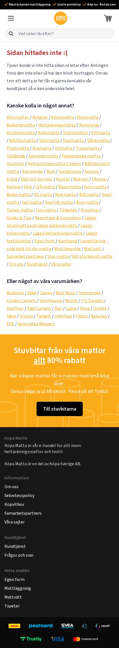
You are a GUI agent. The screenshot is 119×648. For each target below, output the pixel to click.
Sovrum (92, 171)
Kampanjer (32, 171)
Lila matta (46, 210)
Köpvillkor (14, 504)
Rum (50, 171)
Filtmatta (100, 133)
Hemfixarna (51, 300)
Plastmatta (18, 148)
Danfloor (15, 308)
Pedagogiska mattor (81, 156)
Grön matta (95, 187)
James (46, 293)
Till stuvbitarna (59, 409)
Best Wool (65, 293)
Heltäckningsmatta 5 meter (54, 163)
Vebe (32, 293)
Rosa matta (69, 187)
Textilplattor (75, 133)
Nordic (71, 300)
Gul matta (32, 202)
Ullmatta (64, 148)
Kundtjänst (37, 264)
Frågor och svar (18, 555)
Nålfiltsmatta (22, 140)
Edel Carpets (39, 308)
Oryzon (26, 316)
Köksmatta (49, 133)
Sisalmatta (73, 140)
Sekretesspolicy (19, 495)
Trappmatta (87, 148)
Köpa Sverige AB (65, 464)
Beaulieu (99, 316)
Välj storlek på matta (92, 256)
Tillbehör (68, 210)
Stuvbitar (15, 163)
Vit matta (43, 194)
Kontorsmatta (21, 133)
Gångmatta (98, 140)
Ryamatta (41, 148)
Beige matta (18, 194)
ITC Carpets (92, 300)
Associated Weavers (36, 324)
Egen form (45, 241)
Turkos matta (20, 210)
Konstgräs (89, 125)
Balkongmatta (21, 125)
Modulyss (15, 293)
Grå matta (45, 187)
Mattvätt (93, 249)
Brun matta (87, 202)
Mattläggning (67, 249)
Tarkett (44, 316)
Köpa (85, 308)
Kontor (63, 179)
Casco (71, 308)
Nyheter (40, 117)
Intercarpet (90, 293)
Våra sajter (61, 264)
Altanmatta (62, 117)
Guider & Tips (19, 218)
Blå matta (89, 194)
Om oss (16, 264)
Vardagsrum (70, 171)
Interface (63, 316)
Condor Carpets (21, 300)
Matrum (81, 179)
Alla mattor (18, 117)
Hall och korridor (37, 179)
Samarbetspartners (25, 256)
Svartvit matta (59, 202)
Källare (13, 187)
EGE (10, 324)
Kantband (67, 241)
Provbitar (90, 210)
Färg (28, 187)
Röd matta (65, 194)
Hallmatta (49, 140)
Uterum (99, 179)
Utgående (16, 156)
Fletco (82, 316)
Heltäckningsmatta (57, 125)
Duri (58, 308)
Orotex (100, 308)
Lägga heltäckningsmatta (57, 233)
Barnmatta (88, 117)
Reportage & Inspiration (58, 218)
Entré (12, 179)
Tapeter (12, 606)
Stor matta (58, 256)
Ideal (11, 316)
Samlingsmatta (43, 156)
